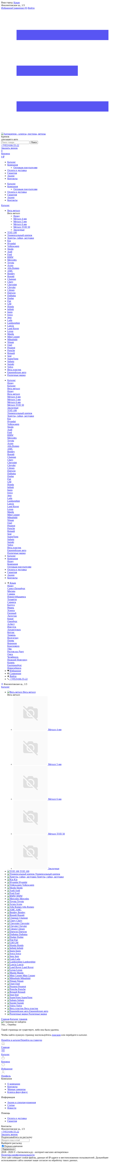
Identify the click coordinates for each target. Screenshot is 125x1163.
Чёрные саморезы (16, 1089)
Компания (12, 165)
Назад (16, 216)
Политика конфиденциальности (18, 1155)
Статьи (11, 1105)
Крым (17, 2)
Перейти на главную (31, 1040)
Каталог (11, 162)
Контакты (12, 178)
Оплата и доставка (17, 170)
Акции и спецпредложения (21, 1102)
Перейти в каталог (11, 1040)
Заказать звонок (9, 148)
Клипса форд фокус (17, 1092)
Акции (10, 175)
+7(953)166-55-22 (10, 145)
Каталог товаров (18, 1019)
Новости (11, 1108)
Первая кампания (13, 1146)
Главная (5, 1019)
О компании (13, 1084)
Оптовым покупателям (25, 167)
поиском (56, 1035)
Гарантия (12, 173)
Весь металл (13, 394)
